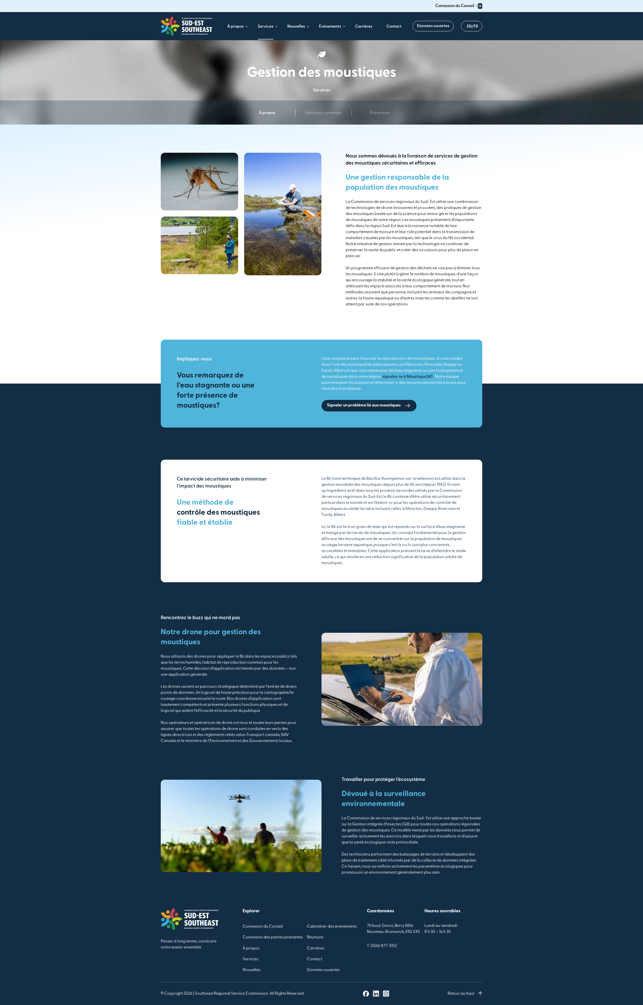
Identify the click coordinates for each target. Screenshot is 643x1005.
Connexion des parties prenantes (273, 937)
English (471, 26)
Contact (393, 27)
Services (265, 27)
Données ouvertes (433, 26)
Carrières (363, 27)
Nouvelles (296, 27)
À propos (235, 27)
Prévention (380, 113)
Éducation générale (323, 113)
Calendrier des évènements (332, 927)
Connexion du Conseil (454, 6)
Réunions (315, 937)
